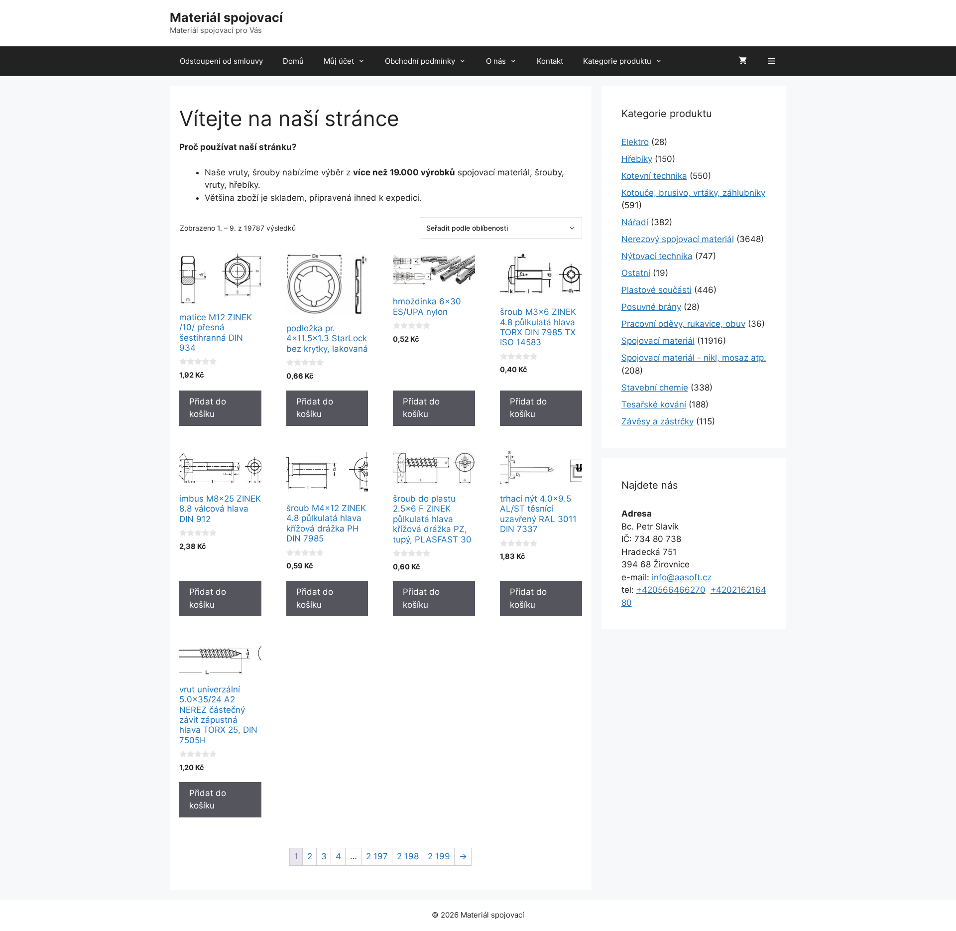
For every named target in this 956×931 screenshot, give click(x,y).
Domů (293, 61)
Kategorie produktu (617, 61)
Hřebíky (636, 159)
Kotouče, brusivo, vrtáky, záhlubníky (693, 193)
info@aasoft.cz (682, 577)
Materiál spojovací (226, 17)
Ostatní (635, 273)
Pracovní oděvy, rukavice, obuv (683, 324)
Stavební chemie (654, 388)
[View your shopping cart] (742, 61)
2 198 (408, 856)
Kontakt (550, 61)
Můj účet (339, 61)
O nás (496, 61)
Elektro (635, 142)
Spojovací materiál (658, 341)
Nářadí (634, 222)
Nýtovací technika (657, 256)
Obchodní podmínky (420, 61)
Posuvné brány (651, 307)
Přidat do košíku (207, 408)
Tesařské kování (653, 404)
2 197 (377, 856)
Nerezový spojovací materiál (677, 239)
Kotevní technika (654, 176)
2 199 (439, 856)
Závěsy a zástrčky (657, 421)
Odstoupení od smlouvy (221, 61)
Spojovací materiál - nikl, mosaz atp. (693, 358)
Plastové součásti (656, 290)
